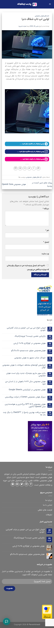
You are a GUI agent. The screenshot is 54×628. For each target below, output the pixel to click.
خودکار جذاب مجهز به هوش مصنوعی (30, 358)
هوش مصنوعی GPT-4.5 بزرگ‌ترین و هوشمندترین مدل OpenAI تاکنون (25, 405)
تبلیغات (49, 514)
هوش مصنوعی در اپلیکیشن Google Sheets (27, 390)
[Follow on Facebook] (31, 484)
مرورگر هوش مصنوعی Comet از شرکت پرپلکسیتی (25, 397)
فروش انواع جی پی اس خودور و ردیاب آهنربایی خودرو (26, 329)
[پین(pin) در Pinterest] (20, 168)
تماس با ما (47, 505)
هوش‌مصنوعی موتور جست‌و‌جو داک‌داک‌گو (28, 350)
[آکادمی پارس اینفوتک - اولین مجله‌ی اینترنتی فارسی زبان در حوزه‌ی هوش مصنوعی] (27, 4)
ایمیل (46, 242)
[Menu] (50, 4)
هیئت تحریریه (22, 26)
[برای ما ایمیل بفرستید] (17, 484)
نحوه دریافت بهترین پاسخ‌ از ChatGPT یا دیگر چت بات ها (24, 413)
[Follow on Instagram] (26, 484)
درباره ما (48, 500)
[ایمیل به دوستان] (25, 168)
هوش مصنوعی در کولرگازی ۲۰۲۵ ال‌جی (29, 343)
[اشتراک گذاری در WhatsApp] (38, 168)
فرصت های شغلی (45, 509)
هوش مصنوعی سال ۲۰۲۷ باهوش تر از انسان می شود (25, 382)
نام (47, 230)
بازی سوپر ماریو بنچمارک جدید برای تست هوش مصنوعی (26, 374)
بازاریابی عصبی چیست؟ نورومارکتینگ (30, 336)
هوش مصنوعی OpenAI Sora (14, 184)
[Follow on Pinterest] (13, 484)
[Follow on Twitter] (22, 484)
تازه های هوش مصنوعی (42, 16)
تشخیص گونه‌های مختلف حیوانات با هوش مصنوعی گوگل (24, 366)
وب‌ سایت (45, 253)
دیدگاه (46, 208)
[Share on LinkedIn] (16, 168)
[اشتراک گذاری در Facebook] (34, 168)
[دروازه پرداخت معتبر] (47, 611)
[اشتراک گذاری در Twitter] (29, 168)
